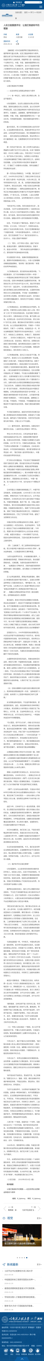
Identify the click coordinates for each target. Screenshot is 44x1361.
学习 (32, 12)
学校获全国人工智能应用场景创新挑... (20, 1297)
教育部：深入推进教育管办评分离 (20, 1210)
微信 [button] (11, 1354)
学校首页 (18, 2)
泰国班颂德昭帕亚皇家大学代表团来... (20, 1288)
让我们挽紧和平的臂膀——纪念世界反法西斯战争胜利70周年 (22, 1190)
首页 (26, 12)
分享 (17, 44)
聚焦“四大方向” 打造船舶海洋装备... (19, 1306)
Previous (5, 1241)
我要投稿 (24, 1354)
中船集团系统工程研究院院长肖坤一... (20, 1280)
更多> (39, 1218)
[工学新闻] (13, 5)
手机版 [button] (18, 1354)
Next (38, 1241)
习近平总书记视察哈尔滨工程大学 (18, 1271)
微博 (6, 1354)
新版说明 (31, 1354)
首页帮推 (37, 1354)
